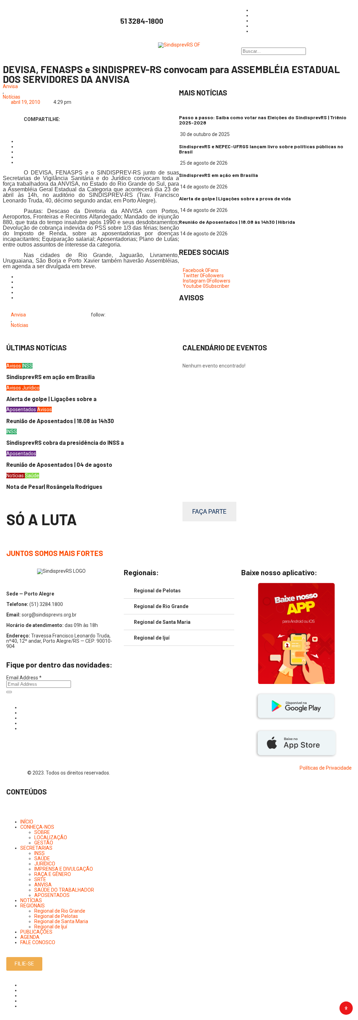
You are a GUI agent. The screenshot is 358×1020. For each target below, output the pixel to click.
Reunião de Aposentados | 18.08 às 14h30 (60, 421)
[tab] (179, 591)
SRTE (40, 879)
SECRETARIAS (36, 848)
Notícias (11, 97)
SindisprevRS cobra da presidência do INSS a (65, 442)
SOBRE (42, 832)
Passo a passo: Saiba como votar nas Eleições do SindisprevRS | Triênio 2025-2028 (262, 120)
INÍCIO (26, 822)
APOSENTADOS (52, 895)
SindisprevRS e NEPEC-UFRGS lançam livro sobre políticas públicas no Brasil (261, 149)
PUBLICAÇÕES (36, 932)
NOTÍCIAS (31, 900)
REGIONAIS (32, 905)
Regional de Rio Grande (161, 606)
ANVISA (43, 884)
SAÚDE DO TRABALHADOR (64, 890)
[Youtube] (22, 723)
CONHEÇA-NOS (37, 827)
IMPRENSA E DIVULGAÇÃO (63, 869)
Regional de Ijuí (152, 638)
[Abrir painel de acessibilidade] (346, 1008)
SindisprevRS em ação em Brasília (218, 175)
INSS (27, 366)
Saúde (32, 475)
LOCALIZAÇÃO (50, 837)
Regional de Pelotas (157, 590)
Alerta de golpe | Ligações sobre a (51, 398)
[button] (179, 811)
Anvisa (10, 86)
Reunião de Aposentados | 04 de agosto (59, 464)
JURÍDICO (44, 863)
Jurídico (31, 388)
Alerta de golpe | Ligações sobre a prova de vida (235, 198)
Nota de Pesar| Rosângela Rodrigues (54, 486)
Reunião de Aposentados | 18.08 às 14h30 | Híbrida (237, 222)
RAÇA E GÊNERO (52, 874)
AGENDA (30, 937)
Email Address (24, 677)
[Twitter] (22, 718)
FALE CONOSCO (37, 942)
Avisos (14, 366)
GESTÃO (43, 843)
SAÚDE (42, 858)
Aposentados (21, 409)
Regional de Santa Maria (162, 622)
